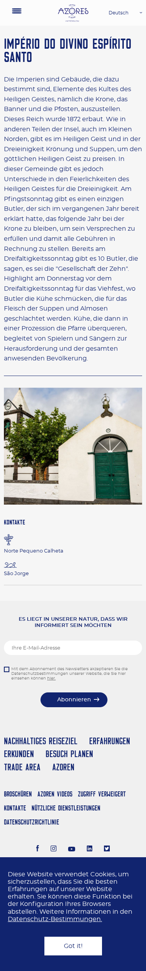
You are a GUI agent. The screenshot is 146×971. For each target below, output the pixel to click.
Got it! (73, 946)
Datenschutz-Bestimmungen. (55, 919)
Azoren (63, 767)
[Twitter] (107, 849)
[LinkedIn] (90, 849)
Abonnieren (74, 700)
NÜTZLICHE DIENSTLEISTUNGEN (66, 808)
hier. (51, 678)
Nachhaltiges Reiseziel (40, 741)
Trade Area (22, 767)
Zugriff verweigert (102, 794)
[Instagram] (53, 849)
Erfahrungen (109, 741)
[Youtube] (71, 849)
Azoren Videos (54, 794)
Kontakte (15, 808)
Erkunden (19, 754)
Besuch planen (69, 754)
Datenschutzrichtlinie (31, 822)
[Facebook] (37, 849)
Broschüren (18, 794)
